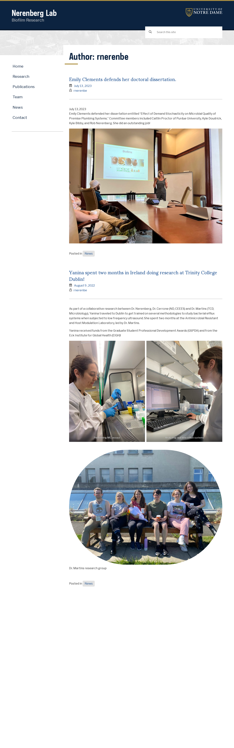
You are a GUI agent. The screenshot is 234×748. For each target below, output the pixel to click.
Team (17, 97)
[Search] (150, 32)
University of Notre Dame (204, 12)
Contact (20, 117)
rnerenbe (80, 90)
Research (21, 76)
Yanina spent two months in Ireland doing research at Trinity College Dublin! (143, 275)
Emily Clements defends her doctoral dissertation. (122, 79)
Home (18, 66)
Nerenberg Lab (34, 13)
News (89, 253)
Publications (24, 86)
